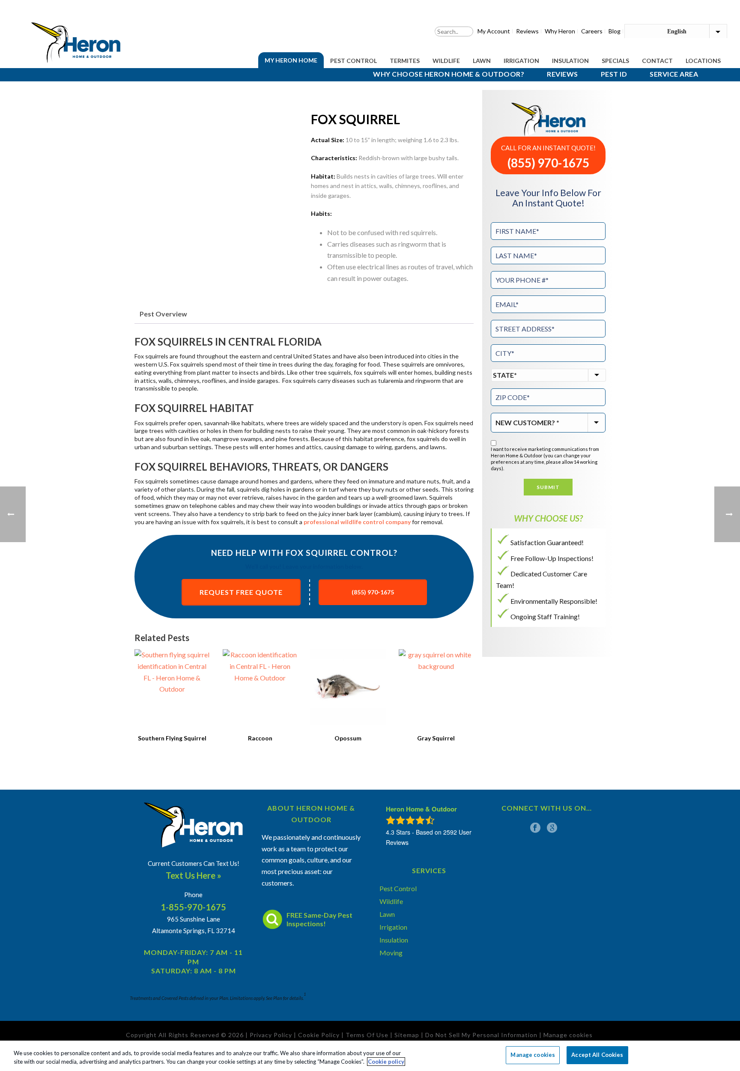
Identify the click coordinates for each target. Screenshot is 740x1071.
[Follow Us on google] (552, 828)
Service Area (674, 74)
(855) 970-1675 (373, 592)
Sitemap (406, 1034)
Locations (703, 60)
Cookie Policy (319, 1034)
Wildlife (446, 60)
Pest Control (353, 60)
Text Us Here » (193, 875)
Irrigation (521, 60)
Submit (548, 487)
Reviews (562, 74)
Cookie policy (386, 1061)
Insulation (570, 60)
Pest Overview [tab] (163, 314)
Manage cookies (532, 1054)
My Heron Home (291, 60)
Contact (657, 60)
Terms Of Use (367, 1034)
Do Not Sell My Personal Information (481, 1034)
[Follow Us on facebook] (535, 828)
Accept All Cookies (597, 1054)
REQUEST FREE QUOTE (241, 592)
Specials (615, 60)
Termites (405, 60)
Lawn (482, 60)
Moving (391, 953)
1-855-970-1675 (193, 907)
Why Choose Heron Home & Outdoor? (448, 74)
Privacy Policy (271, 1034)
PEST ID (614, 74)
